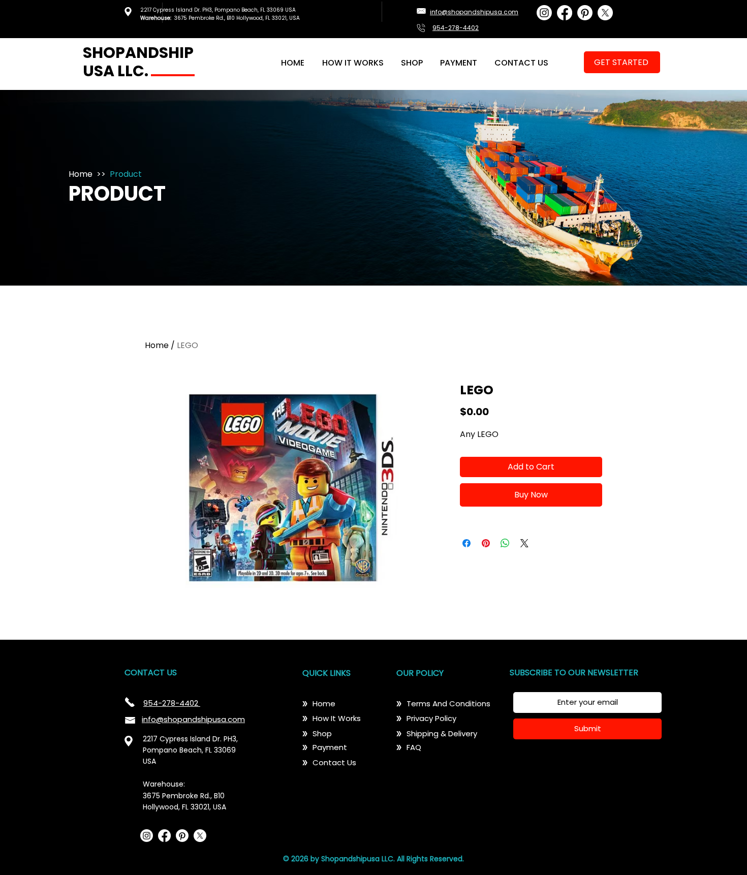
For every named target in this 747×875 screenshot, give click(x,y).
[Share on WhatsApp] (505, 543)
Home (80, 174)
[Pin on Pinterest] (486, 543)
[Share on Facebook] (466, 543)
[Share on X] (524, 543)
